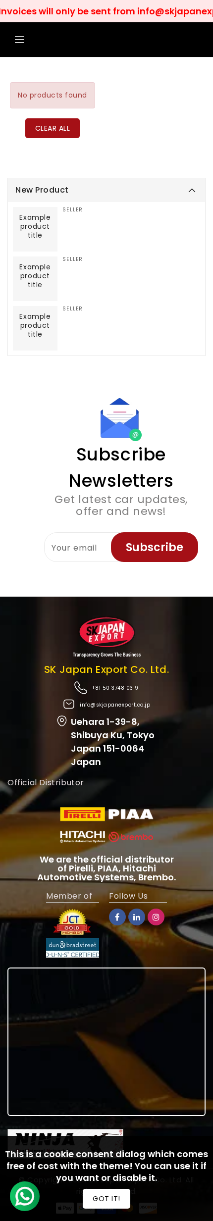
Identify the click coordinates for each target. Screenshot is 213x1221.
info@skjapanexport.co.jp (115, 705)
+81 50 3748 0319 (115, 688)
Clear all (52, 128)
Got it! (106, 1199)
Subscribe (154, 547)
